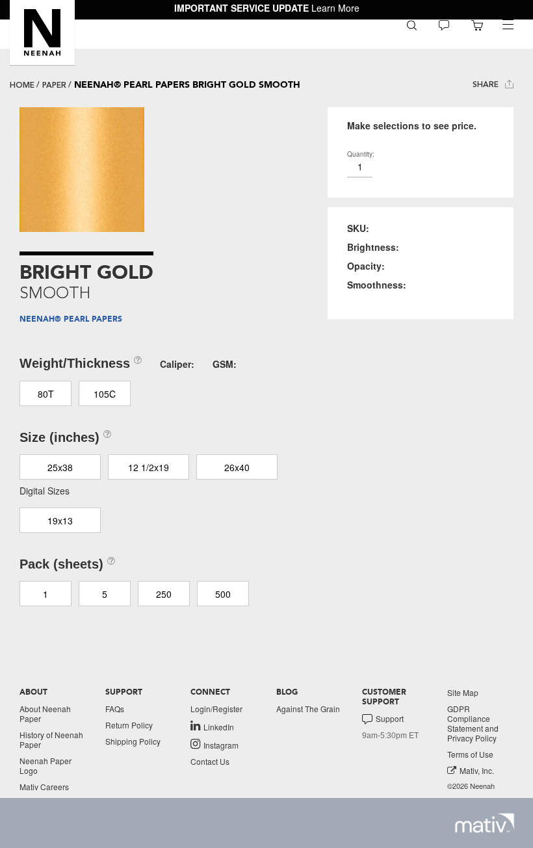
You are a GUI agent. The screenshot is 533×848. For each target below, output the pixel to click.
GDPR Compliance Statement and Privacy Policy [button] (473, 723)
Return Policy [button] (129, 725)
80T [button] (46, 393)
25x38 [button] (60, 467)
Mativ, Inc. (477, 770)
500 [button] (223, 593)
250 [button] (164, 593)
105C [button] (105, 393)
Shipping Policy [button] (133, 741)
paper (54, 85)
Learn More (335, 7)
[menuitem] (412, 24)
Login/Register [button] (216, 708)
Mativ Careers (44, 786)
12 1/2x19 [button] (148, 467)
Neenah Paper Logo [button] (46, 765)
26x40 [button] (237, 467)
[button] (42, 32)
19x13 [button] (60, 520)
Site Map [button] (462, 692)
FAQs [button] (114, 708)
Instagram (221, 744)
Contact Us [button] (209, 761)
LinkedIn (218, 726)
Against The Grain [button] (308, 708)
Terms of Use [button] (470, 754)
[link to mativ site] (484, 823)
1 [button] (45, 593)
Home (22, 85)
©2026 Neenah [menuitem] (471, 786)
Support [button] (390, 718)
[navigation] (508, 24)
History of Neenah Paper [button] (51, 739)
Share (487, 84)
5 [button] (104, 593)
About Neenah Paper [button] (45, 713)
